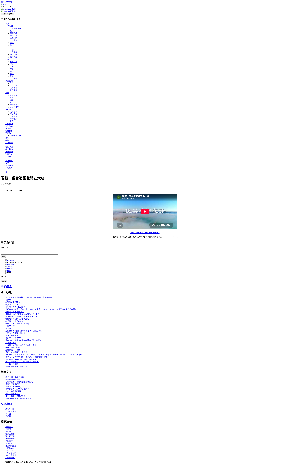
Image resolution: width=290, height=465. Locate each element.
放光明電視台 (10, 446)
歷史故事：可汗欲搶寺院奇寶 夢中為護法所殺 (23, 331)
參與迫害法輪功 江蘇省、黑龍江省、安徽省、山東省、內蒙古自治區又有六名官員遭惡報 (41, 309)
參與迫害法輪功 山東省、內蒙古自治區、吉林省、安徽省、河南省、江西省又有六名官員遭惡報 (43, 355)
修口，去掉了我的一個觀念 (16, 352)
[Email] (8, 271)
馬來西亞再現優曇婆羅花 (15, 387)
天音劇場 (13, 105)
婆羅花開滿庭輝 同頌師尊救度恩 (18, 398)
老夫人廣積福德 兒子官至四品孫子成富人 (22, 362)
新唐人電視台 (10, 455)
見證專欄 (13, 90)
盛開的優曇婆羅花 (12, 384)
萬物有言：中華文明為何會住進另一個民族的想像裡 (26, 357)
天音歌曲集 (14, 107)
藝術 (12, 45)
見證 (12, 83)
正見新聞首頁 (15, 28)
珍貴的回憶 (9, 409)
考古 (12, 50)
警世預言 (9, 131)
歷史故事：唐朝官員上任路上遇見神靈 (20, 359)
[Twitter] (8, 267)
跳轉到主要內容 (7, 2)
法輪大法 (9, 427)
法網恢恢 (9, 441)
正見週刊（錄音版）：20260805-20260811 (22, 316)
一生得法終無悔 (11, 364)
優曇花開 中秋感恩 (12, 379)
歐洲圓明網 (9, 434)
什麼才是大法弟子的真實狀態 (17, 324)
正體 (3, 172)
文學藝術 (9, 128)
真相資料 (9, 168)
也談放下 (9, 300)
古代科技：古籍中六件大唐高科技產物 (20, 345)
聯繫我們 (9, 152)
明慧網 (8, 429)
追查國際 (9, 443)
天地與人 (13, 116)
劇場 (7, 138)
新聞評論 (13, 33)
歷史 (12, 64)
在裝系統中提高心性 (13, 302)
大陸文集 (13, 86)
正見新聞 (9, 26)
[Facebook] (9, 260)
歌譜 (12, 102)
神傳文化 (9, 59)
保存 (3, 256)
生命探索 (9, 124)
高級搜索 (6, 286)
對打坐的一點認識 (12, 347)
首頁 (7, 24)
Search (3, 277)
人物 (12, 66)
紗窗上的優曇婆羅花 (13, 391)
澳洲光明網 (9, 439)
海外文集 (13, 88)
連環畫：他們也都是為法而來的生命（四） (22, 314)
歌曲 (12, 97)
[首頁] (3, 4)
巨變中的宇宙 (15, 136)
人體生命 (13, 40)
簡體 (7, 172)
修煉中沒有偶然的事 (13, 338)
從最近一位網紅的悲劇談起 (16, 366)
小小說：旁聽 (10, 343)
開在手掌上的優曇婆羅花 (15, 396)
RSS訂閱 (8, 154)
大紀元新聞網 (10, 453)
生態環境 (13, 119)
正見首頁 (9, 161)
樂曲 (12, 100)
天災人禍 (13, 114)
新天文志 (13, 36)
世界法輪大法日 (11, 411)
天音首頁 (13, 95)
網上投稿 (9, 149)
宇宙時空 (9, 133)
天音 (7, 93)
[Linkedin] (9, 265)
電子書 (8, 414)
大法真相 (9, 81)
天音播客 (9, 156)
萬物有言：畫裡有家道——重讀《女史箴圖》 (23, 340)
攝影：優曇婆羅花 (12, 394)
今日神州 (13, 78)
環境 (12, 43)
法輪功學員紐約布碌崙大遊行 (17, 319)
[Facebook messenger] (13, 262)
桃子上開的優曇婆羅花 (14, 377)
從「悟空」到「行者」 (14, 321)
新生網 (8, 431)
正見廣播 (9, 143)
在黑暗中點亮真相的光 (14, 312)
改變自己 (9, 328)
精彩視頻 (13, 57)
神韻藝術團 (9, 458)
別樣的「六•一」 (12, 326)
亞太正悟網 (9, 436)
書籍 (7, 140)
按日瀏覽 (9, 147)
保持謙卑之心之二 (12, 305)
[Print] (8, 273)
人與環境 (9, 109)
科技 (12, 71)
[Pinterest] (9, 269)
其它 (12, 121)
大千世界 (13, 52)
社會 (12, 31)
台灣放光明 (9, 448)
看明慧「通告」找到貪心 (15, 307)
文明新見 (9, 126)
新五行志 (13, 38)
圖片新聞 (13, 55)
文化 (12, 47)
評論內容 (4, 247)
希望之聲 (9, 451)
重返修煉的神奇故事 (13, 350)
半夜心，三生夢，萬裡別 (15, 333)
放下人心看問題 (11, 336)
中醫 (12, 69)
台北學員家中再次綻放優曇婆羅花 (19, 382)
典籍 (12, 76)
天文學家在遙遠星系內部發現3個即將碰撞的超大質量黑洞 (28, 297)
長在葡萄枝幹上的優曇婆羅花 (17, 389)
